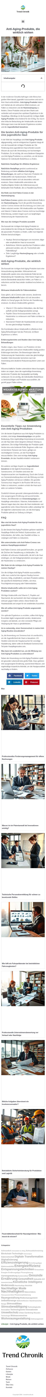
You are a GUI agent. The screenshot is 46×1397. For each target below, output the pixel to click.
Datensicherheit (7, 1257)
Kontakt (9, 1387)
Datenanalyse (27, 1253)
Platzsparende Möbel (7, 1295)
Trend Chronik (11, 1366)
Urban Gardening (26, 1313)
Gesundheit (25, 1278)
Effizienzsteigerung (14, 1262)
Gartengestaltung (9, 1276)
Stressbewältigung (14, 1306)
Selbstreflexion (23, 1301)
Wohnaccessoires (19, 1315)
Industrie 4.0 (39, 1279)
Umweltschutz (9, 1312)
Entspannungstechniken (17, 1269)
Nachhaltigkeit (12, 1291)
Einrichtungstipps (35, 1263)
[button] (23, 21)
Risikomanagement (28, 1298)
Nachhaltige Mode (13, 1288)
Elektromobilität (7, 1266)
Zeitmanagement (37, 1319)
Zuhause (9, 1369)
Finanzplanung (27, 1272)
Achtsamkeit (6, 1251)
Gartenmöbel (23, 1276)
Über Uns (9, 1385)
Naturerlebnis (30, 1292)
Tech (8, 1382)
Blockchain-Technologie (12, 1253)
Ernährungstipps (14, 1272)
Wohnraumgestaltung (15, 1318)
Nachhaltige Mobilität (23, 1285)
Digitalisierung (9, 1259)
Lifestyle (4, 1324)
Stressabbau (14, 1303)
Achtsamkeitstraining (34, 1251)
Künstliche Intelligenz (27, 1281)
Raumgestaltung (10, 1297)
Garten (8, 1372)
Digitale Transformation (29, 1256)
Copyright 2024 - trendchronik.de (23, 1394)
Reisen (8, 1379)
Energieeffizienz (27, 1266)
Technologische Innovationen (24, 1310)
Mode (8, 1377)
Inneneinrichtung (6, 1282)
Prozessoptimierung (23, 1295)
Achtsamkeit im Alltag (18, 1250)
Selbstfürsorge (8, 1300)
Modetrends (8, 1285)
